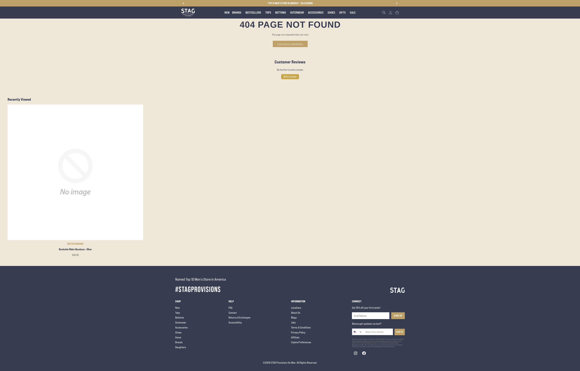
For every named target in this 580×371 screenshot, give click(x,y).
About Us (295, 312)
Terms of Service (389, 346)
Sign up (399, 332)
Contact (233, 312)
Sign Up (398, 315)
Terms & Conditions (301, 327)
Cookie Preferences (301, 342)
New (177, 307)
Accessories (181, 327)
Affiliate (295, 337)
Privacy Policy (298, 332)
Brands (179, 342)
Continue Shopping (290, 44)
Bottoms (179, 317)
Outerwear (180, 322)
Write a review (290, 76)
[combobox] (357, 332)
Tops (177, 312)
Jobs (293, 322)
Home (178, 337)
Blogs (294, 317)
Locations (296, 307)
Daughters (180, 347)
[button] (397, 3)
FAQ (230, 307)
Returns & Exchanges (239, 317)
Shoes (178, 332)
